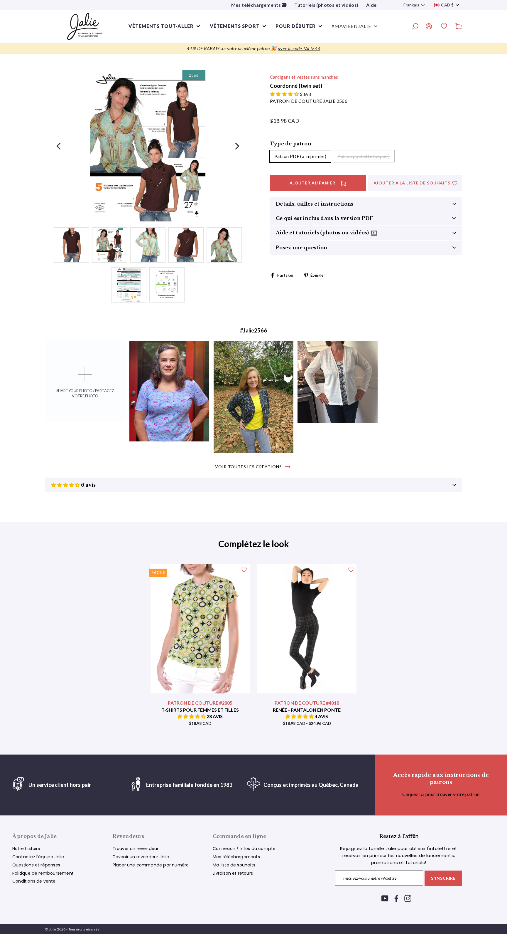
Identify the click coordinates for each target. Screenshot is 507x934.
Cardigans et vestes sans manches (304, 77)
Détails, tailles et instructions (315, 204)
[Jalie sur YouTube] (384, 898)
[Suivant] (236, 145)
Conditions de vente (34, 881)
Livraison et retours (233, 873)
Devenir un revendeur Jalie (141, 857)
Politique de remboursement (43, 873)
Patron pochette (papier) (363, 156)
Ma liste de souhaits (234, 865)
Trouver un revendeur (136, 848)
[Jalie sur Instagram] (407, 898)
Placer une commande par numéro (151, 865)
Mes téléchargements (236, 857)
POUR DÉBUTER (296, 26)
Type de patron (290, 144)
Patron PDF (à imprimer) (300, 156)
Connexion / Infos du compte (244, 848)
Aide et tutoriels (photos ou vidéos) (323, 233)
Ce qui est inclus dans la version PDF (324, 218)
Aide (371, 5)
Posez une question (301, 248)
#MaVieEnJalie (351, 26)
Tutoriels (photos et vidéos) (326, 5)
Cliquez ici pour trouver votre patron (441, 794)
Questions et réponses (36, 865)
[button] (285, 94)
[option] (253, 48)
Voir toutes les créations (248, 466)
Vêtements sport (235, 26)
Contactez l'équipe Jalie (38, 857)
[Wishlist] (444, 27)
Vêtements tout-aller (161, 26)
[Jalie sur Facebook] (396, 898)
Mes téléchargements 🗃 (259, 5)
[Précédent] (59, 145)
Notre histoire (26, 848)
